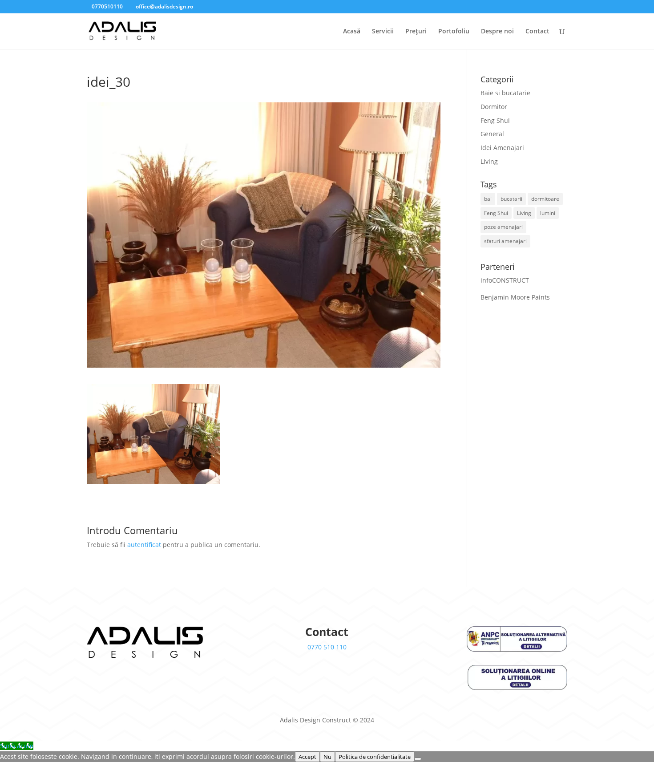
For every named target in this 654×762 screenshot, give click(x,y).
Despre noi (497, 31)
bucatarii (511, 199)
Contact (537, 31)
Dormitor (493, 106)
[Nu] (417, 759)
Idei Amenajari (502, 147)
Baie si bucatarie (505, 93)
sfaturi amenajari (505, 241)
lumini (547, 213)
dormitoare (545, 199)
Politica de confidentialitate (375, 757)
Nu (327, 757)
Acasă (351, 31)
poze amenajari (503, 227)
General (492, 134)
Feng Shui (495, 120)
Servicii (383, 31)
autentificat (144, 544)
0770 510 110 (327, 647)
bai (488, 199)
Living (489, 161)
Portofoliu (453, 31)
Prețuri (416, 31)
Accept (307, 757)
